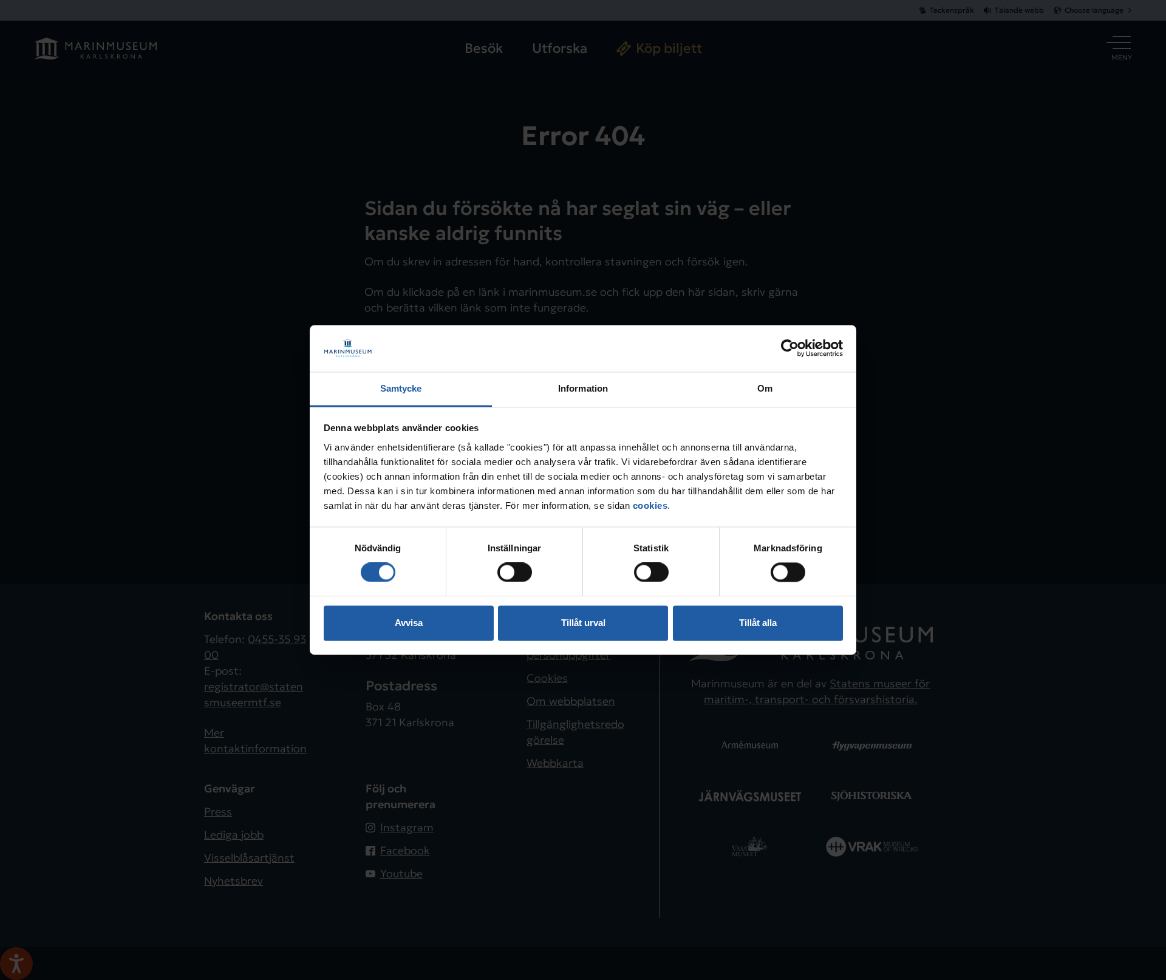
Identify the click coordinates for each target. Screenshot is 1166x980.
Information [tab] (583, 388)
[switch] (514, 572)
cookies (650, 505)
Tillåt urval (583, 623)
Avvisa (409, 623)
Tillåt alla (758, 623)
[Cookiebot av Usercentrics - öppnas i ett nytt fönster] (790, 348)
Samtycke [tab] (401, 388)
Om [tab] (764, 388)
